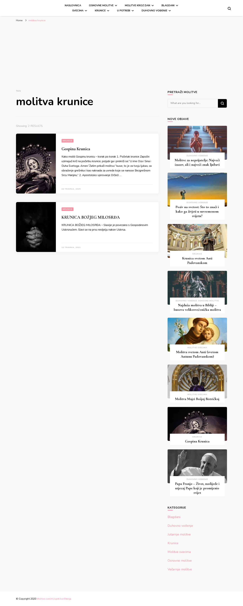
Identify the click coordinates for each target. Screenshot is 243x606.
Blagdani (168, 5)
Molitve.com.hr (45, 598)
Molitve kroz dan (137, 5)
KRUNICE (100, 10)
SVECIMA (77, 10)
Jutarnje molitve (179, 534)
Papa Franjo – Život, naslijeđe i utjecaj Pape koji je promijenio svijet (197, 488)
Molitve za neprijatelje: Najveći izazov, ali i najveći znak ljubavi (197, 162)
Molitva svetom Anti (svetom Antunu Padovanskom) (197, 354)
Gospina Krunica (76, 148)
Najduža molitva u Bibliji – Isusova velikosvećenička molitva (197, 307)
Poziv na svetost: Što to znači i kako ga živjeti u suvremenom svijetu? (197, 211)
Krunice (67, 141)
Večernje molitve (180, 569)
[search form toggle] (229, 8)
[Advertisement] (121, 51)
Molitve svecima (197, 347)
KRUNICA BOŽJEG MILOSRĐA (91, 217)
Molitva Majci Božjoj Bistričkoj (197, 399)
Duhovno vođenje (154, 10)
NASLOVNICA (73, 5)
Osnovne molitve (101, 5)
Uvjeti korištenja (62, 598)
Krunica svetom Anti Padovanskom (197, 260)
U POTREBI (123, 10)
